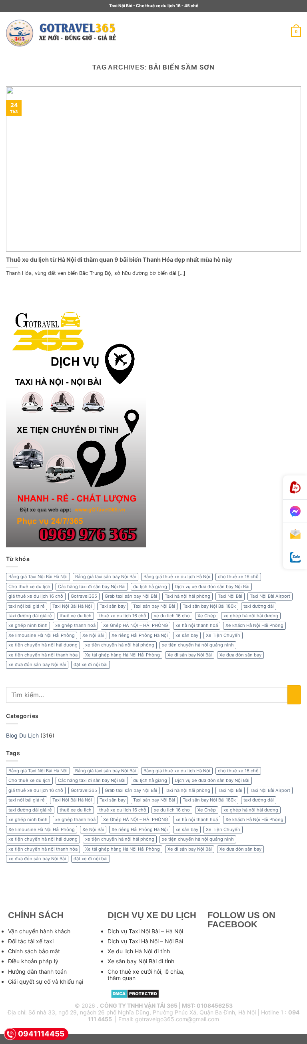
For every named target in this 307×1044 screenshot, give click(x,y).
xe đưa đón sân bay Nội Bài (37, 664)
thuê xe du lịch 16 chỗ (122, 615)
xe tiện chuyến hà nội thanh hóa (43, 655)
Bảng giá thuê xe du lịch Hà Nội (177, 576)
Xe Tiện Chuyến (223, 635)
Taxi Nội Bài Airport (270, 596)
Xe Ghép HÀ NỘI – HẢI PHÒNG (135, 625)
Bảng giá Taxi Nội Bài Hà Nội (38, 576)
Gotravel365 (84, 596)
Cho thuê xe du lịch (29, 586)
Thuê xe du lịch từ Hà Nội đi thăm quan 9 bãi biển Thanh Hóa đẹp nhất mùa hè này (119, 259)
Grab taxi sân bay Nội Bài (131, 596)
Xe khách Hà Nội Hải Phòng (254, 625)
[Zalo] (295, 557)
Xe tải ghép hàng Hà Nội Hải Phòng (122, 655)
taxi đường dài (258, 606)
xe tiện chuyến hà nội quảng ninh (198, 645)
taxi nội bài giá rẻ (26, 606)
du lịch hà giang (150, 586)
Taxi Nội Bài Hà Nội (72, 606)
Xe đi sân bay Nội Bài (189, 655)
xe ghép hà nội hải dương (250, 615)
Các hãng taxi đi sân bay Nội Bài (92, 586)
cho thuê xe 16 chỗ (238, 576)
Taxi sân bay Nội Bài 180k (209, 606)
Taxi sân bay (113, 606)
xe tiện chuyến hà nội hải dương (43, 645)
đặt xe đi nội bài (91, 664)
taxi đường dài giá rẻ (30, 615)
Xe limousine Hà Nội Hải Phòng (41, 635)
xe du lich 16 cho (172, 615)
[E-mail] (295, 534)
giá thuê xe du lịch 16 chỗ (35, 596)
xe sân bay (186, 635)
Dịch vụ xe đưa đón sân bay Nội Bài (212, 586)
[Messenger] (295, 511)
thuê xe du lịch (76, 615)
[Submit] (294, 695)
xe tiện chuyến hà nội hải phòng (119, 645)
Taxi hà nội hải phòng (187, 596)
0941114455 (41, 1033)
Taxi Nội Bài (230, 596)
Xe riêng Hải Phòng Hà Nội (140, 635)
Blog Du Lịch (22, 735)
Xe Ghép (206, 615)
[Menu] (134, 32)
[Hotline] (295, 487)
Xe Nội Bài (93, 635)
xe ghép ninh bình (28, 625)
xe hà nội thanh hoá (196, 625)
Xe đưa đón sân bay (240, 655)
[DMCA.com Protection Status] (135, 993)
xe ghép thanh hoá (75, 625)
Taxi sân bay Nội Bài (154, 606)
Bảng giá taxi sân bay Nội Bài (105, 576)
